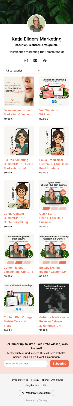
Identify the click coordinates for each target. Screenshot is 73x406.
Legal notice (32, 385)
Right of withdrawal (52, 379)
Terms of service (19, 379)
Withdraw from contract (38, 392)
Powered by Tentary (36, 400)
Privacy (35, 379)
